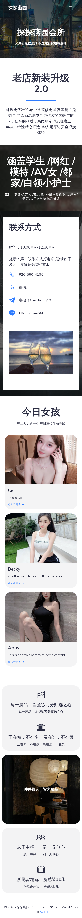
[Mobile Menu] (70, 7)
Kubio (44, 912)
